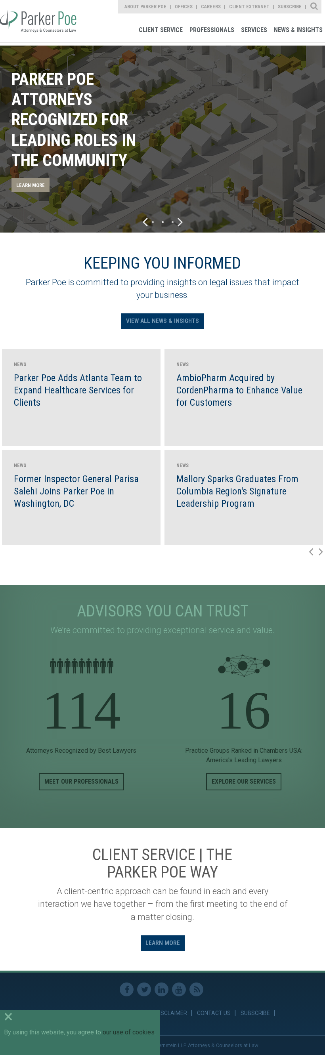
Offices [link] (184, 7)
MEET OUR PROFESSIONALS (81, 781)
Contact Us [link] (214, 1013)
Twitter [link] (144, 989)
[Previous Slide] (145, 222)
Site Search (314, 6)
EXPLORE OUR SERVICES (244, 781)
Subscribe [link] (290, 7)
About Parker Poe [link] (145, 7)
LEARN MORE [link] (30, 185)
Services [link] (254, 30)
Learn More (162, 942)
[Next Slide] (180, 222)
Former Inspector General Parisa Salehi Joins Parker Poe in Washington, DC (76, 491)
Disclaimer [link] (171, 1013)
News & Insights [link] (298, 30)
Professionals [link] (211, 30)
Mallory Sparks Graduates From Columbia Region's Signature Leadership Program (237, 491)
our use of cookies (129, 1032)
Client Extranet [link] (249, 7)
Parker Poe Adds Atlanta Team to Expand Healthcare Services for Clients (78, 390)
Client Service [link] (161, 30)
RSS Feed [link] (196, 989)
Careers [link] (211, 7)
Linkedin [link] (161, 989)
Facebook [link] (127, 989)
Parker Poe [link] (39, 21)
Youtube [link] (179, 989)
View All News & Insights (162, 320)
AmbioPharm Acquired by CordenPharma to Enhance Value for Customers (239, 390)
